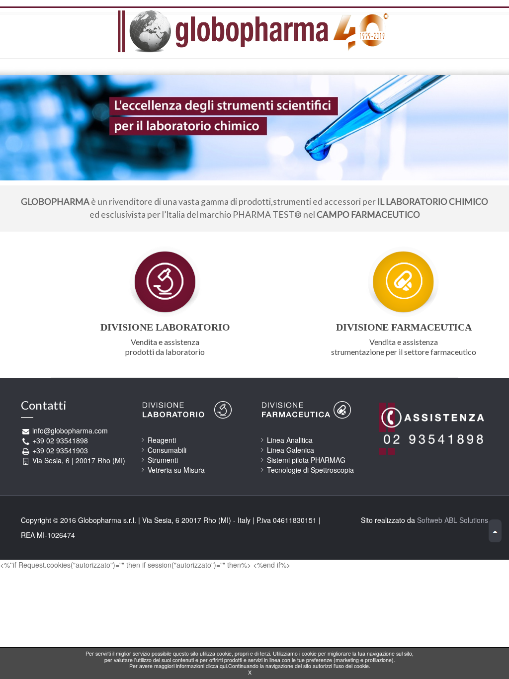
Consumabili (167, 450)
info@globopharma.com (70, 430)
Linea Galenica (290, 450)
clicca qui (216, 666)
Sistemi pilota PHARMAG (306, 460)
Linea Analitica (290, 440)
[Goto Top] (495, 530)
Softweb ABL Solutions (452, 520)
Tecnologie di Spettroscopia (310, 470)
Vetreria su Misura (176, 470)
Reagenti (162, 440)
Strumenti (163, 460)
